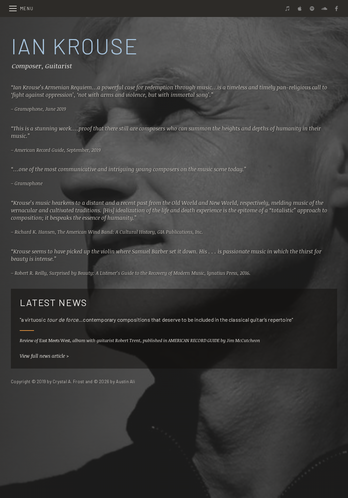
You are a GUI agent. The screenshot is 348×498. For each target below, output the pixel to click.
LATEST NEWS (53, 302)
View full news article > (44, 356)
